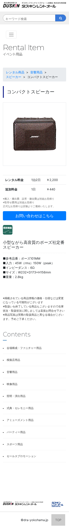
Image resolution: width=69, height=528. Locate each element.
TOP (58, 520)
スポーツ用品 (15, 444)
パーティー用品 (16, 432)
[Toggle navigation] (11, 34)
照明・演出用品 (16, 396)
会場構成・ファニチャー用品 (24, 348)
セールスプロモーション (21, 456)
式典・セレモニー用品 (20, 408)
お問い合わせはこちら (34, 215)
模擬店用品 (13, 359)
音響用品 (12, 372)
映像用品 (12, 384)
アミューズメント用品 (20, 420)
